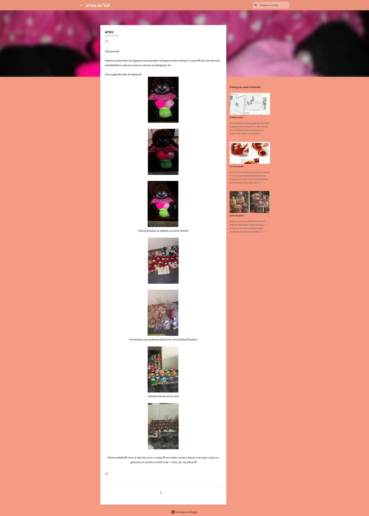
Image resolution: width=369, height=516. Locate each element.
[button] (106, 41)
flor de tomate (237, 166)
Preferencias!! (236, 117)
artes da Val (98, 5)
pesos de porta (237, 215)
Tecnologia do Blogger (186, 512)
